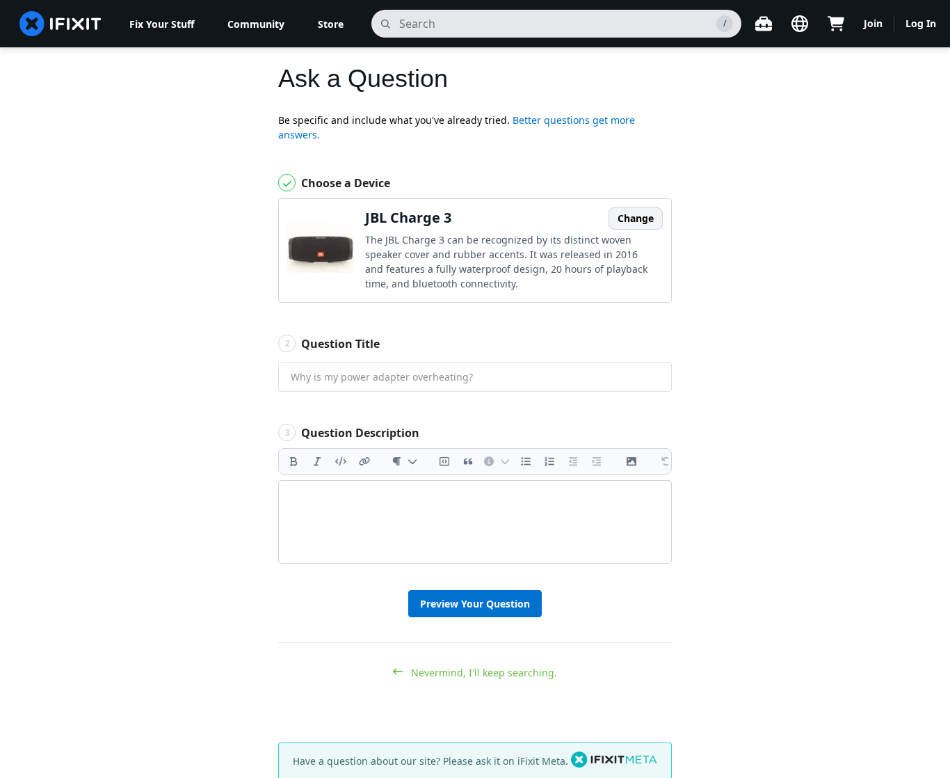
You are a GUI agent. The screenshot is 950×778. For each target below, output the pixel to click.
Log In (920, 23)
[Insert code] (341, 461)
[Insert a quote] (468, 461)
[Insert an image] (631, 461)
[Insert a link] (364, 461)
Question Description (352, 432)
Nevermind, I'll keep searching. (482, 672)
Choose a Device (344, 183)
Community (255, 24)
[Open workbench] (764, 24)
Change (636, 218)
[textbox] (475, 522)
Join (873, 23)
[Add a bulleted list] (526, 461)
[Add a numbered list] (549, 461)
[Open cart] (836, 24)
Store (331, 24)
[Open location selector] (800, 24)
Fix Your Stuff (161, 24)
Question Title (332, 343)
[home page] (60, 23)
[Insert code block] (444, 461)
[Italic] (317, 461)
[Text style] (404, 461)
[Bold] (293, 461)
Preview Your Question (475, 603)
